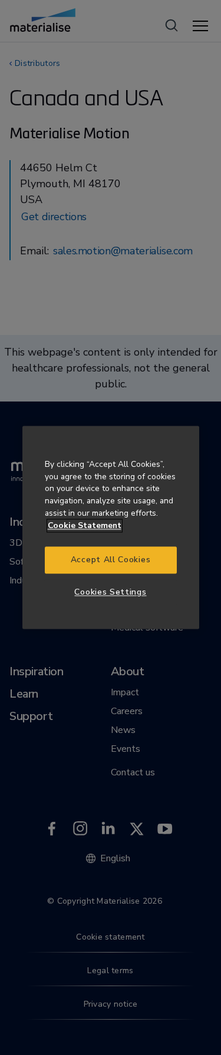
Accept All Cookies (110, 560)
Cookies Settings (110, 592)
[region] (110, 527)
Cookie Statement (84, 525)
